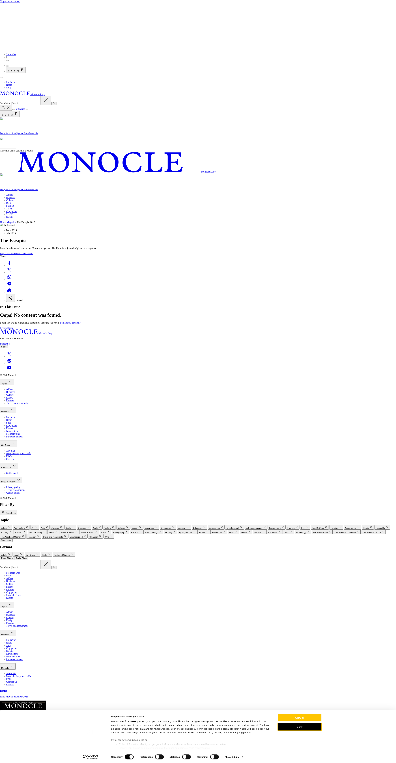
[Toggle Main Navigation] (1, 77)
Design (9, 203)
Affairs (9, 194)
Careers (10, 459)
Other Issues (27, 253)
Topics (4, 384)
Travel (9, 208)
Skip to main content (10, 1)
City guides (11, 211)
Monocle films (13, 434)
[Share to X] (9, 272)
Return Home (6, 328)
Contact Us (6, 468)
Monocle (5, 668)
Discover (5, 412)
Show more (6, 540)
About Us (11, 673)
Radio (9, 84)
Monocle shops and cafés (18, 453)
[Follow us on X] (9, 356)
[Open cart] (27, 109)
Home (3, 222)
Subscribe (11, 54)
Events (9, 217)
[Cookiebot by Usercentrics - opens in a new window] (90, 757)
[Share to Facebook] (9, 265)
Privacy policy (13, 487)
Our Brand (6, 445)
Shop (8, 87)
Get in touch (12, 473)
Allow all (299, 717)
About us (10, 450)
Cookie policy (13, 492)
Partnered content (14, 436)
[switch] (159, 756)
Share (3, 347)
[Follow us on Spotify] (9, 363)
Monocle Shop (13, 572)
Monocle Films (13, 595)
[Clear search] (46, 100)
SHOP (9, 214)
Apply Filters (21, 558)
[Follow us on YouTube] (9, 370)
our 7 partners (128, 721)
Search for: (5, 103)
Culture (9, 200)
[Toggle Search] (6, 108)
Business (10, 197)
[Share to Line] (9, 286)
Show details (232, 757)
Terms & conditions (15, 490)
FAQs (9, 456)
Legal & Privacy (8, 482)
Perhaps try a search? (70, 322)
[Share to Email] (9, 292)
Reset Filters (7, 558)
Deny (299, 726)
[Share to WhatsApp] (9, 279)
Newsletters (12, 431)
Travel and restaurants (17, 403)
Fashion (10, 206)
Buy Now (5, 253)
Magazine (11, 82)
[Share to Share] (10, 298)
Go (54, 103)
